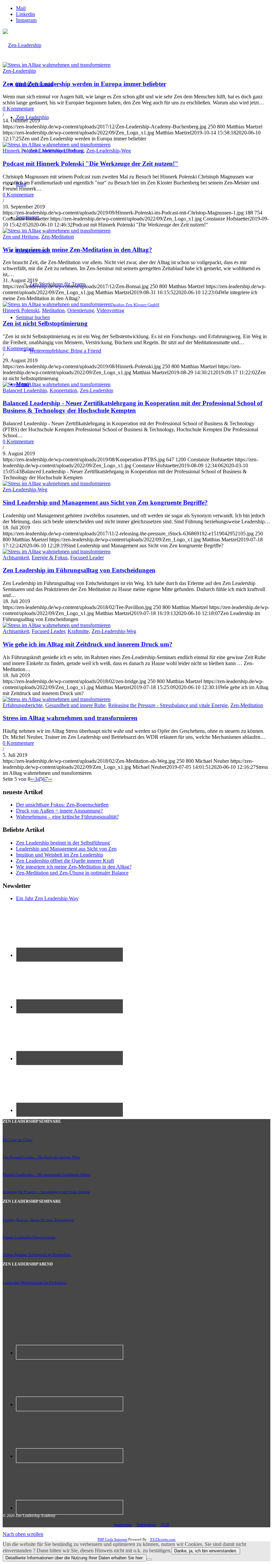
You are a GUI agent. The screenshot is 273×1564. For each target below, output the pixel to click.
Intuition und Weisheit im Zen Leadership (59, 855)
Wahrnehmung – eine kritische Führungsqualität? (67, 817)
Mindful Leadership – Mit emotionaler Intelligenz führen (47, 1174)
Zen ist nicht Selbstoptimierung (45, 323)
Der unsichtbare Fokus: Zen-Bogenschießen (62, 805)
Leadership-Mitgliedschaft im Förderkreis (35, 1282)
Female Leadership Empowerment (29, 1237)
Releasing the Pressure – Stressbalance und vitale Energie (46, 1192)
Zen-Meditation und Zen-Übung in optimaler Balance (72, 873)
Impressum (123, 1524)
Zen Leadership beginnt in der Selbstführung (63, 843)
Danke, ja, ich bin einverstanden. (205, 1550)
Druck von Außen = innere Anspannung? (59, 811)
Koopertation (63, 390)
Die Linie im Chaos (17, 1140)
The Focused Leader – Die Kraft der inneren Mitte (41, 1157)
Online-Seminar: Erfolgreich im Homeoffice (37, 1254)
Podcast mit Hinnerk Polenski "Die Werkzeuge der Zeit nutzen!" (90, 163)
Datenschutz (146, 1524)
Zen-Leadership (19, 71)
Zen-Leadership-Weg (108, 150)
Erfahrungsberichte (23, 705)
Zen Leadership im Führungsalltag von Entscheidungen (79, 570)
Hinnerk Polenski (21, 150)
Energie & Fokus (50, 557)
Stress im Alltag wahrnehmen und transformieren (70, 717)
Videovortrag (110, 310)
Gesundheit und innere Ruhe (75, 705)
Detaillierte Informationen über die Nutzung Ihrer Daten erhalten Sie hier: (74, 1557)
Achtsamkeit (16, 557)
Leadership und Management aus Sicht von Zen (66, 849)
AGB (164, 1524)
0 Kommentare (18, 108)
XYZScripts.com (162, 1539)
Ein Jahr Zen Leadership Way (47, 898)
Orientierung (80, 310)
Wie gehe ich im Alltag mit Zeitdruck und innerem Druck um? (87, 644)
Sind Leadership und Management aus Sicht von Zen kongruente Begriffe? (105, 502)
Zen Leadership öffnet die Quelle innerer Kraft (65, 861)
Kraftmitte (78, 631)
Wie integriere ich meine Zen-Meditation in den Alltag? (77, 249)
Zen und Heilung (21, 236)
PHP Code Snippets (112, 1539)
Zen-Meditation (57, 236)
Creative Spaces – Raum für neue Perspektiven (38, 1220)
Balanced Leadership (25, 390)
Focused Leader (87, 557)
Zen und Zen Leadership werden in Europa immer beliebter (84, 83)
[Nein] (149, 1559)
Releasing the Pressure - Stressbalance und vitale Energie (168, 705)
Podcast (75, 150)
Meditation (53, 150)
